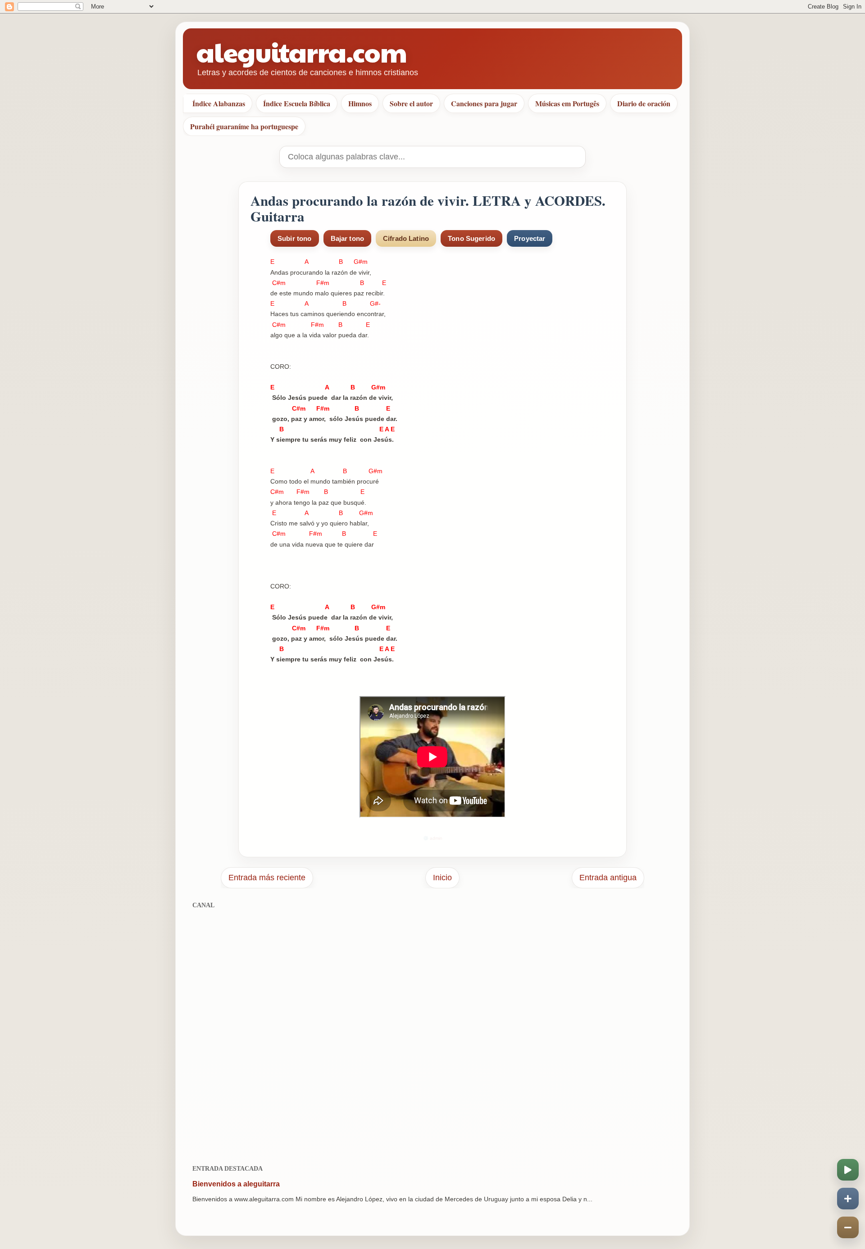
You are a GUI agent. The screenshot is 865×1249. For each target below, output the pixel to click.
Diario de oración (643, 103)
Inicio (442, 877)
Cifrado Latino (406, 238)
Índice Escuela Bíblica (296, 103)
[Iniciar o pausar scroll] (848, 1170)
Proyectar (529, 238)
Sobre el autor (411, 103)
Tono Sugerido (471, 238)
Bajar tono (347, 238)
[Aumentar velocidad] (848, 1198)
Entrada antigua (608, 877)
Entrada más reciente (266, 877)
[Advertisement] (432, 1032)
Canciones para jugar (484, 103)
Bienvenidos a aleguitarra (236, 1184)
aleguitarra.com (301, 51)
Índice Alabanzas (218, 103)
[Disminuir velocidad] (848, 1227)
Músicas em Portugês (567, 103)
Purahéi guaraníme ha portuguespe (244, 126)
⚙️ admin (432, 838)
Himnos (360, 103)
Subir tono (295, 238)
